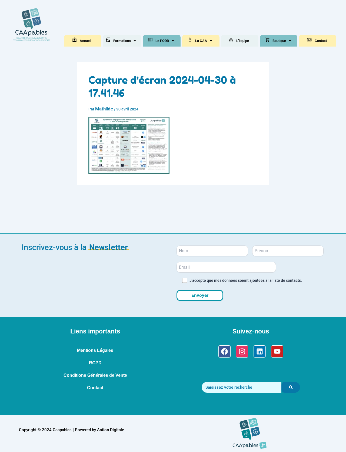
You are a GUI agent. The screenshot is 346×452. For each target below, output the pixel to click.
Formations (122, 40)
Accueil (85, 40)
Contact (321, 40)
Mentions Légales (95, 350)
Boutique (279, 40)
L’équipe (242, 40)
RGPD (95, 363)
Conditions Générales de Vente (95, 375)
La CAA (201, 40)
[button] (124, 40)
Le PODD (162, 40)
